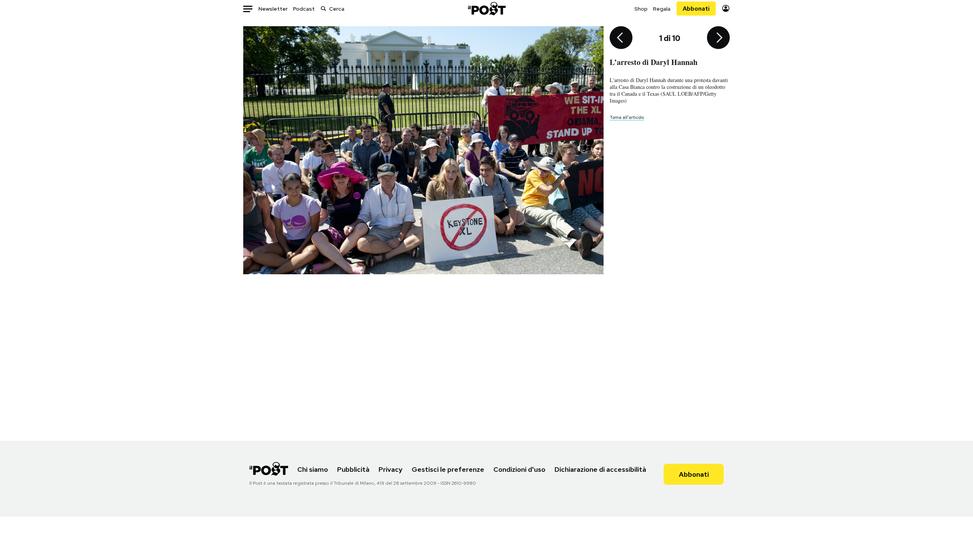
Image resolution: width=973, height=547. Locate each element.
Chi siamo (312, 469)
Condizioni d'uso (519, 469)
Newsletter (273, 8)
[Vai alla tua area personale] (726, 9)
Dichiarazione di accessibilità (600, 469)
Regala (661, 8)
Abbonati (696, 9)
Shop (641, 8)
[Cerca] (323, 8)
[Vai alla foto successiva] (718, 38)
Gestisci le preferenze (448, 469)
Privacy (391, 469)
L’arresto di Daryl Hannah (653, 62)
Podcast (304, 8)
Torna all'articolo (627, 117)
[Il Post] (486, 8)
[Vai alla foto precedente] (621, 38)
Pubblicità (353, 469)
